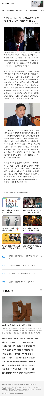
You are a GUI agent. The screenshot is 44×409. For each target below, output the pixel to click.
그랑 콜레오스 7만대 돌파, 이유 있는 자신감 (18, 369)
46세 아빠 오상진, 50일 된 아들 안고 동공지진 (18, 361)
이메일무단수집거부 (31, 384)
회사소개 (4, 384)
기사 (5, 192)
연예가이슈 (33, 10)
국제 (26, 10)
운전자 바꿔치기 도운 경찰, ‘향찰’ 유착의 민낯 (18, 358)
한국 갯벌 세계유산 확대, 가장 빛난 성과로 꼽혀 (19, 365)
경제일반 (19, 10)
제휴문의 (16, 384)
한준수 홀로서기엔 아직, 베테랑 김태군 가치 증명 (20, 338)
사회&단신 (10, 10)
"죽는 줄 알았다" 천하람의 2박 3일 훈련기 (17, 354)
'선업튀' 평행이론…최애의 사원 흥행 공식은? (18, 346)
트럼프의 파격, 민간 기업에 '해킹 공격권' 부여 (18, 373)
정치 (3, 10)
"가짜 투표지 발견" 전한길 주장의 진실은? (17, 350)
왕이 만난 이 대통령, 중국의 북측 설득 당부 (17, 342)
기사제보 (10, 384)
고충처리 (22, 384)
